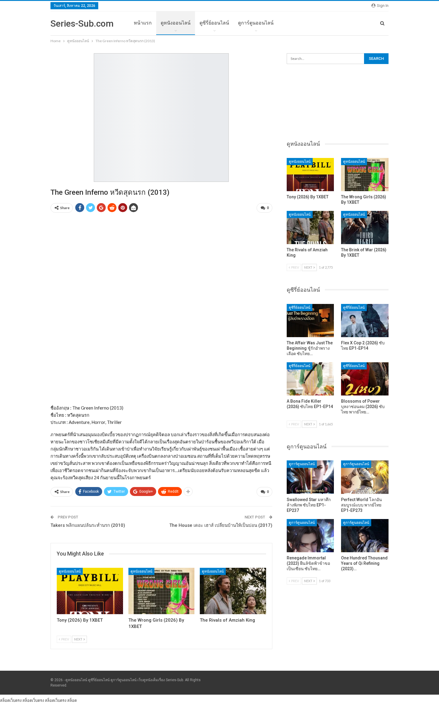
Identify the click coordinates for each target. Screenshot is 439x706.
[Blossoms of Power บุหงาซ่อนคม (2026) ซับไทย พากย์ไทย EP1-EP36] (365, 378)
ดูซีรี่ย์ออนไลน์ (214, 23)
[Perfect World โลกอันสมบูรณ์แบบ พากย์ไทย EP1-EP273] (365, 477)
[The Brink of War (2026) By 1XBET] (365, 227)
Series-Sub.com (81, 23)
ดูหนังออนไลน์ (176, 23)
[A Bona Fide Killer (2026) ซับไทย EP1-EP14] (310, 378)
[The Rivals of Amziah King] (233, 591)
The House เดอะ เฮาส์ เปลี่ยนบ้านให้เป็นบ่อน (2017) (220, 525)
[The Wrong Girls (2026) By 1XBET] (161, 591)
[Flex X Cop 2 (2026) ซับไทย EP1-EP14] (365, 320)
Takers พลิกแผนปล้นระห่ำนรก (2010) (87, 525)
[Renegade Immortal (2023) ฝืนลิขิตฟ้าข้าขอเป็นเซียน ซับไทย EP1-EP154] (310, 535)
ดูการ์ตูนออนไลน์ (256, 23)
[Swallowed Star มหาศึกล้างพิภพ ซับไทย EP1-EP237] (310, 477)
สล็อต (72, 700)
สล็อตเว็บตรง (11, 700)
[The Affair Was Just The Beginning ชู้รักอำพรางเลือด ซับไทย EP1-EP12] (310, 320)
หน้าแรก (143, 23)
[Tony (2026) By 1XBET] (90, 591)
